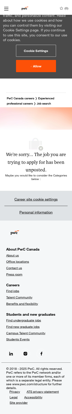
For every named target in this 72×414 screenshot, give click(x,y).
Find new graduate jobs (23, 326)
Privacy (14, 391)
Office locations (17, 261)
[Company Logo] (25, 8)
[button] (36, 51)
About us (12, 255)
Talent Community (19, 297)
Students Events (18, 339)
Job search (44, 103)
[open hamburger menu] (6, 8)
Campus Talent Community (25, 333)
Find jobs (12, 291)
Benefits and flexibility (22, 304)
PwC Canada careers (20, 98)
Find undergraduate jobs (23, 320)
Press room (14, 274)
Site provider (19, 402)
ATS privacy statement (43, 391)
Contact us (14, 268)
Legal (14, 397)
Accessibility (33, 397)
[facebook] (11, 353)
